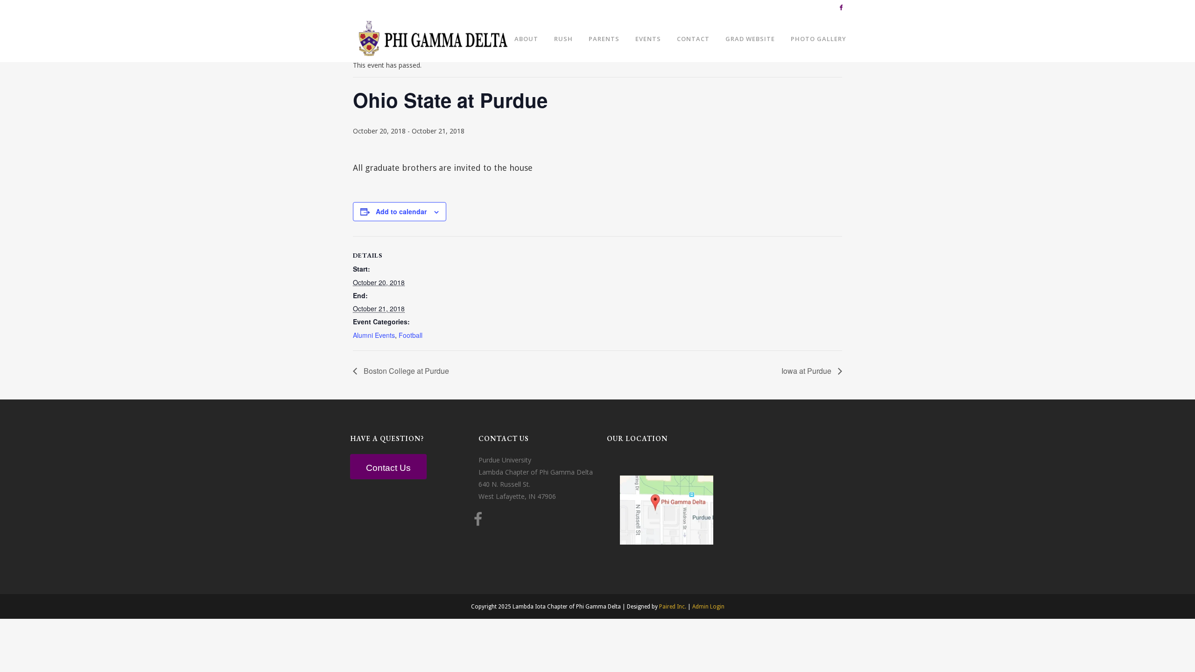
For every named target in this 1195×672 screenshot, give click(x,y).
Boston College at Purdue (405, 370)
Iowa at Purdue (807, 370)
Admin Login (708, 606)
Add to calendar (401, 211)
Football (410, 335)
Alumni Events (374, 335)
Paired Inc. (672, 606)
